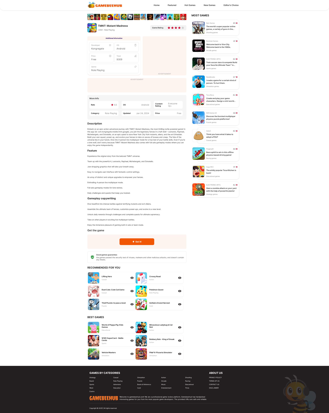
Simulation (141, 377)
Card (139, 388)
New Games (209, 5)
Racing (187, 381)
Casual (115, 377)
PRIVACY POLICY (215, 377)
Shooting (188, 377)
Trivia (187, 388)
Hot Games (190, 5)
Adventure (117, 384)
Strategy (92, 377)
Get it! (138, 241)
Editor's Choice (231, 5)
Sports (91, 384)
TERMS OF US (214, 381)
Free (93, 59)
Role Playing (97, 70)
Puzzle (139, 381)
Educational (189, 384)
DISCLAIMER (214, 388)
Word (91, 388)
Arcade (163, 381)
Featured (172, 5)
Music (163, 384)
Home (156, 5)
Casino (91, 391)
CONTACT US (214, 384)
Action (163, 377)
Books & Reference (144, 384)
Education (117, 388)
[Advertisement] (164, 55)
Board (91, 381)
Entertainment (166, 388)
